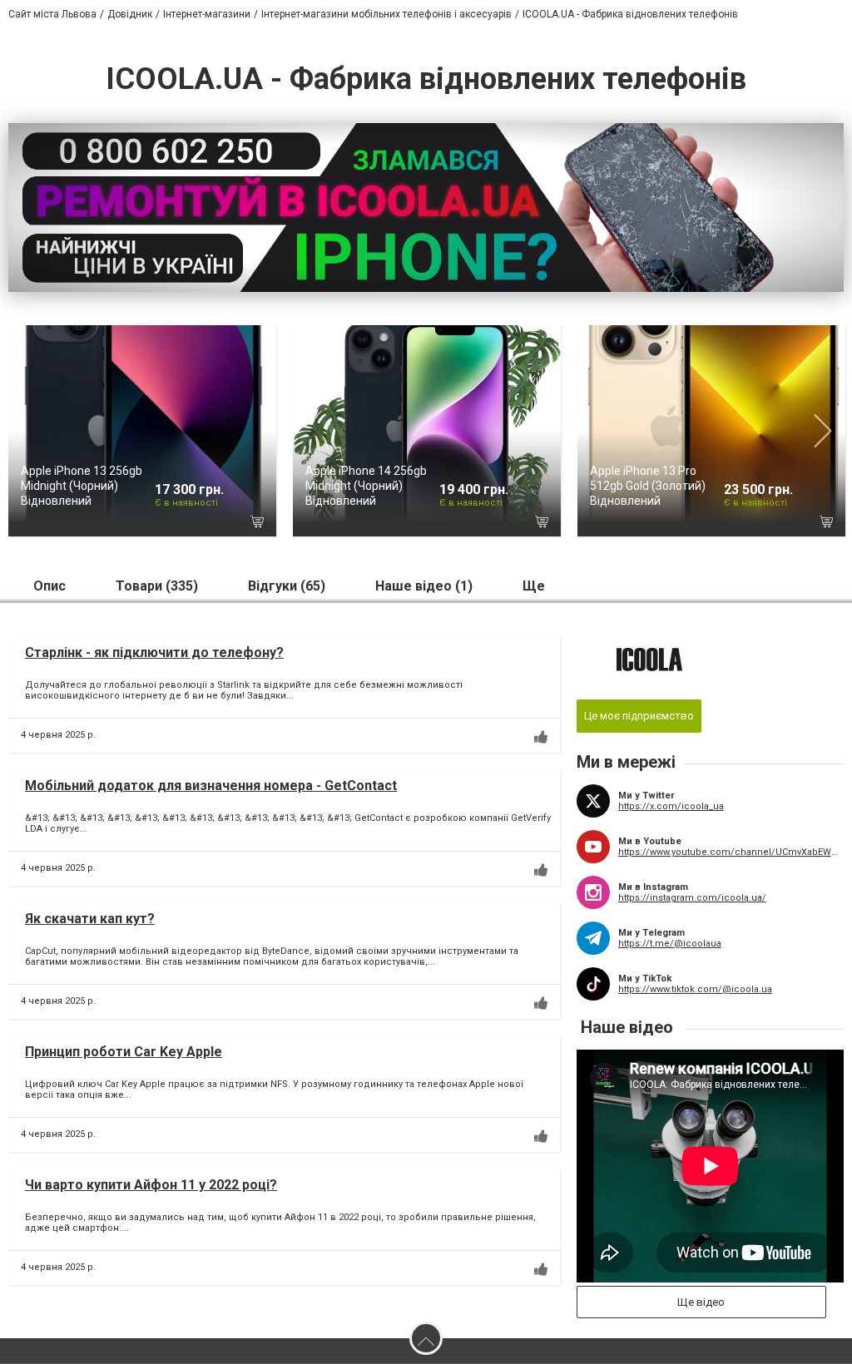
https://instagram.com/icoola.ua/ (692, 897)
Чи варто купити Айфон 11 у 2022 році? (151, 1185)
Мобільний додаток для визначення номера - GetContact (211, 785)
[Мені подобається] (540, 737)
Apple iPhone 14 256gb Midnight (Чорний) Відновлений (366, 485)
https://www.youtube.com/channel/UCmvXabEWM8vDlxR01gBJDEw (731, 852)
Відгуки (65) (286, 586)
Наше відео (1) (424, 586)
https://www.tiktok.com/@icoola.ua (695, 989)
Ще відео (701, 1302)
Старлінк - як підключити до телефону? (154, 652)
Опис (49, 586)
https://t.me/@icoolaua (669, 943)
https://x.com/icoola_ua (671, 806)
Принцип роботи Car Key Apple (123, 1052)
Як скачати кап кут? (90, 919)
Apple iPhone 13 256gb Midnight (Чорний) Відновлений (81, 485)
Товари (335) (157, 586)
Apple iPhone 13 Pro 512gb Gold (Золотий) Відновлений (648, 485)
